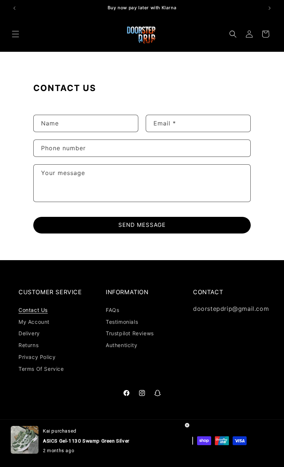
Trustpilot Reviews (130, 333)
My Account (34, 322)
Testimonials (122, 322)
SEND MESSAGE (142, 224)
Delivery (29, 333)
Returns (28, 345)
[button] (15, 34)
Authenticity (121, 345)
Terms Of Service (41, 369)
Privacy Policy (36, 357)
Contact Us (33, 310)
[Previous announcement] (14, 8)
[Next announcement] (269, 8)
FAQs (112, 310)
